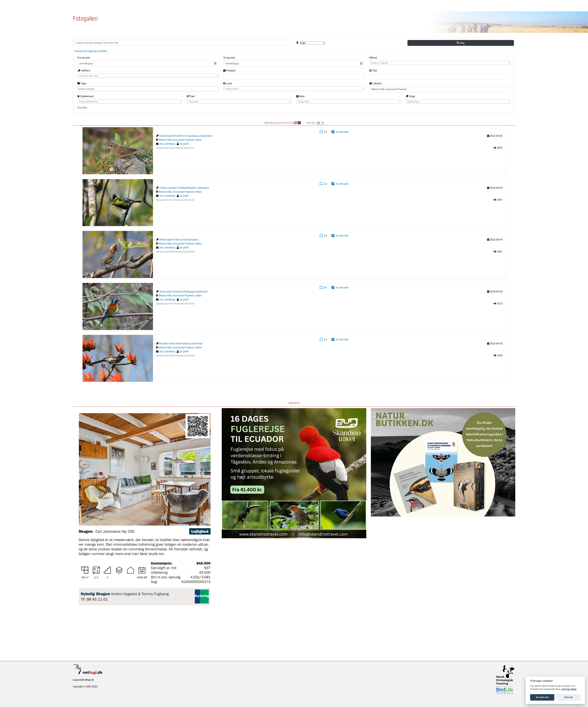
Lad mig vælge (569, 689)
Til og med (229, 57)
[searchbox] (148, 88)
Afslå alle (568, 697)
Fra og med (83, 57)
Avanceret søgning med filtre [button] (91, 51)
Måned (373, 57)
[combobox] (440, 63)
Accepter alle (542, 697)
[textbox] (440, 63)
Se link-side (341, 132)
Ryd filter (82, 107)
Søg (461, 43)
